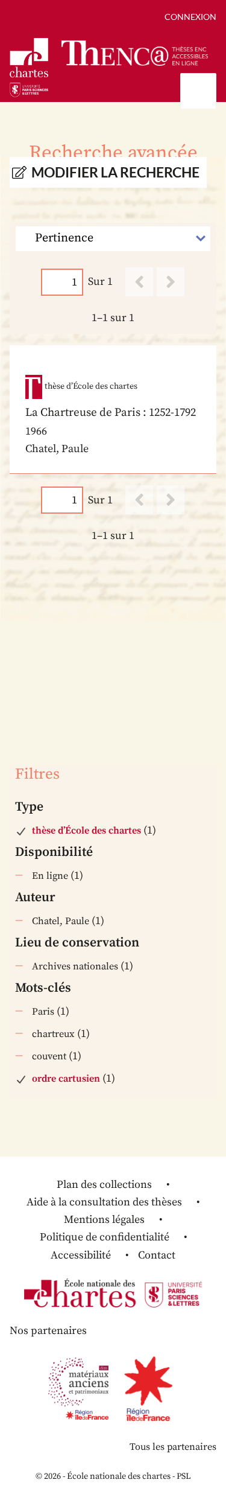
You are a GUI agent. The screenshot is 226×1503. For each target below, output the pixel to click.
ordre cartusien (66, 1079)
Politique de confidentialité (104, 1237)
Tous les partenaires (173, 1447)
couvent (49, 1056)
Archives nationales (75, 966)
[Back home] (134, 53)
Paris (43, 1012)
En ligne (50, 876)
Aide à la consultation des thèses (104, 1202)
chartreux (53, 1034)
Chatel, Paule (60, 921)
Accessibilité (81, 1255)
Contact (156, 1255)
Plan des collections (104, 1185)
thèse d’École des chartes (86, 831)
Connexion (190, 16)
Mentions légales (104, 1220)
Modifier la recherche (115, 172)
